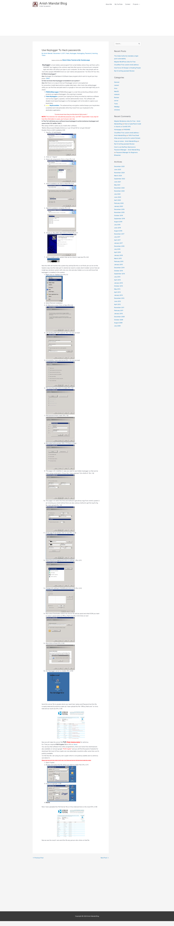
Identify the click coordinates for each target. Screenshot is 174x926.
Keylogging (80, 53)
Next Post (105, 858)
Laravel (116, 85)
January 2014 (118, 283)
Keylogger (73, 53)
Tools (116, 104)
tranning (95, 53)
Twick (43, 55)
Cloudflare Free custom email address (126, 65)
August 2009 (118, 323)
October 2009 (118, 320)
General (116, 82)
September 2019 (119, 218)
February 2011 (118, 310)
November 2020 (119, 191)
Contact (127, 4)
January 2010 (118, 313)
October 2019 (118, 215)
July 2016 (117, 249)
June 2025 (117, 169)
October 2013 (118, 286)
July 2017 (117, 237)
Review (116, 97)
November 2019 (119, 212)
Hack (67, 53)
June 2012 (117, 301)
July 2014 (117, 277)
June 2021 (117, 182)
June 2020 (117, 197)
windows (117, 110)
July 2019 (117, 225)
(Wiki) (48, 78)
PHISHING (127, 129)
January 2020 (118, 206)
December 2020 (119, 188)
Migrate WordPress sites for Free (124, 62)
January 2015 (118, 264)
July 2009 (117, 326)
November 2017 (119, 234)
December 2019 (119, 209)
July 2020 (117, 194)
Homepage (117, 129)
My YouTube (119, 4)
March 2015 (118, 258)
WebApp (116, 107)
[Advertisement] (87, 22)
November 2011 (119, 307)
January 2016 (118, 255)
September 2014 (119, 274)
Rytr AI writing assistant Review (124, 71)
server (116, 100)
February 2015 (118, 261)
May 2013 (117, 289)
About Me (109, 4)
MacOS (116, 91)
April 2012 (117, 304)
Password (88, 53)
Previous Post (38, 858)
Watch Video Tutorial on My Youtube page (76, 60)
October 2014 (118, 271)
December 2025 (119, 166)
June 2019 (117, 228)
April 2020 (117, 200)
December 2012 (119, 298)
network (116, 94)
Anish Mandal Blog (53, 3)
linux (115, 88)
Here (75, 744)
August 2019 (118, 222)
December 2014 (119, 267)
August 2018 (118, 231)
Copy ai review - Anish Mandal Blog (125, 141)
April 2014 (117, 280)
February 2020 (119, 203)
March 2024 (118, 175)
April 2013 (117, 292)
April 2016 (117, 252)
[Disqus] (71, 882)
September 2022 (119, 179)
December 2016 (119, 246)
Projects (135, 4)
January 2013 (118, 295)
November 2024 (119, 172)
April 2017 (117, 240)
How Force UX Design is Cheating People (127, 68)
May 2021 (117, 185)
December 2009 (119, 317)
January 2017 (118, 243)
